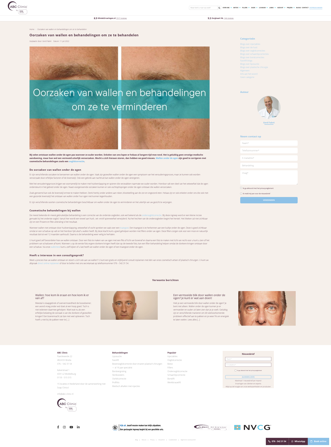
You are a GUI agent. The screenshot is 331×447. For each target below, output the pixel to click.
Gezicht (280, 8)
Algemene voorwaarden (188, 440)
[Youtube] (71, 427)
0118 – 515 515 (64, 377)
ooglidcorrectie (76, 161)
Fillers (244, 8)
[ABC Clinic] (17, 8)
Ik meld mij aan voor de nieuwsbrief (256, 193)
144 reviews (229, 18)
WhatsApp (300, 441)
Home (31, 29)
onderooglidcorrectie (151, 215)
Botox (235, 8)
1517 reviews (121, 18)
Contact (305, 8)
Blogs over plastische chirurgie (254, 67)
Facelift (115, 360)
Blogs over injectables (250, 44)
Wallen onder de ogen (167, 158)
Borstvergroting (119, 371)
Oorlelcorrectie (119, 378)
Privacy (152, 440)
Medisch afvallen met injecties (126, 386)
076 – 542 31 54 (64, 363)
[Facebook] (58, 427)
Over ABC (226, 8)
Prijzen (289, 8)
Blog (136, 440)
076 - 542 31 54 (279, 441)
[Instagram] (64, 427)
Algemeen (245, 70)
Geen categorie (247, 77)
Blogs (298, 8)
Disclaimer (161, 440)
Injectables (172, 356)
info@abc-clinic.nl (65, 393)
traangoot (124, 227)
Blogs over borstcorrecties (252, 57)
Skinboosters (118, 374)
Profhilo (115, 382)
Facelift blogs (246, 60)
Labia (271, 8)
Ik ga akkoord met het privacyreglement (258, 188)
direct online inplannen (48, 263)
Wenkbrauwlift (174, 382)
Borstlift (171, 378)
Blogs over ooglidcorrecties (252, 50)
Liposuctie (117, 356)
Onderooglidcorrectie (177, 371)
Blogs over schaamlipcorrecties (254, 54)
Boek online (320, 441)
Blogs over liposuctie (249, 64)
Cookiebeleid (173, 440)
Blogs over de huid (248, 47)
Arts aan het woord (249, 73)
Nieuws (144, 440)
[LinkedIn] (78, 427)
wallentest (55, 246)
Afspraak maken (315, 8)
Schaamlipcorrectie (176, 374)
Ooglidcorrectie (174, 360)
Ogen (253, 8)
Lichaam (262, 8)
